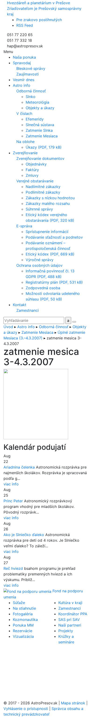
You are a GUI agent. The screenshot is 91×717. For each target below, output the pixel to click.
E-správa (24, 226)
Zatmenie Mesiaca (42, 136)
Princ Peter (13, 501)
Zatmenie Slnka (39, 130)
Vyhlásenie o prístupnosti (26, 708)
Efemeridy (35, 119)
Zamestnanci (27, 310)
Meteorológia (37, 102)
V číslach (24, 113)
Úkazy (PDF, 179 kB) (44, 147)
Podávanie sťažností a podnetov (54, 237)
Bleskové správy (30, 68)
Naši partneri (69, 625)
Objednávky (36, 164)
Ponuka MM (23, 625)
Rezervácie (22, 630)
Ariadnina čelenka (19, 467)
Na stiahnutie (24, 608)
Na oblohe (25, 141)
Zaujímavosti (27, 74)
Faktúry (32, 169)
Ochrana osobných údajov (39, 265)
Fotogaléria (23, 614)
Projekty (65, 630)
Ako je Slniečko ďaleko (24, 534)
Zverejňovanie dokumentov (40, 158)
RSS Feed (24, 25)
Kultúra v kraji (70, 602)
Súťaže (19, 602)
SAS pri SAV (69, 619)
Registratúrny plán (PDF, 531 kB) (54, 282)
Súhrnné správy (39, 209)
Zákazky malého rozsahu (48, 203)
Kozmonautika (25, 619)
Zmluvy (32, 175)
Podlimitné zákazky (43, 192)
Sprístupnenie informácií (47, 231)
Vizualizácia (23, 636)
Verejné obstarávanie (34, 181)
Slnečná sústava (40, 124)
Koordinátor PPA (72, 614)
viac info (11, 484)
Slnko (30, 96)
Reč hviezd (13, 568)
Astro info (26, 326)
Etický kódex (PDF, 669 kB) (50, 254)
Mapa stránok (73, 703)
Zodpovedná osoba (43, 287)
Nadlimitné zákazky (43, 186)
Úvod (8, 326)
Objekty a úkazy (40, 107)
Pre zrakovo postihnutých (39, 19)
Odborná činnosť (31, 91)
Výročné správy (39, 259)
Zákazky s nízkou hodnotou (50, 197)
